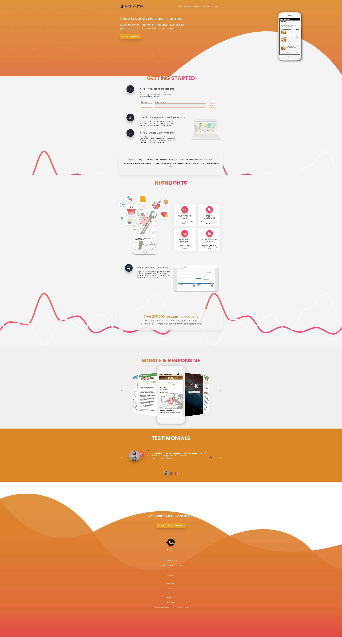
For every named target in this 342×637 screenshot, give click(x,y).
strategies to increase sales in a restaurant (140, 163)
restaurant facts (182, 163)
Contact (197, 6)
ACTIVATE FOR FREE (130, 36)
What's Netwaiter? (185, 6)
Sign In (216, 6)
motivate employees (163, 163)
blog (140, 160)
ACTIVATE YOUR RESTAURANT (171, 525)
